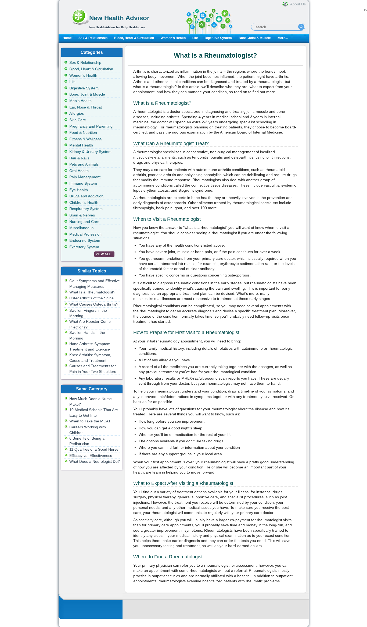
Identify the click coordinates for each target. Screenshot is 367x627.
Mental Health (81, 145)
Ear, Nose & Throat (85, 107)
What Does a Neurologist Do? (94, 461)
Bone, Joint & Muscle (255, 38)
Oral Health (79, 171)
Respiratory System (86, 208)
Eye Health (78, 190)
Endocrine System (84, 240)
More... (283, 38)
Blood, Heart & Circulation (134, 38)
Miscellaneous (81, 228)
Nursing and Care (84, 221)
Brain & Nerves (82, 215)
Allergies (76, 113)
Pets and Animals (84, 164)
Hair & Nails (79, 158)
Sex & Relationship (92, 38)
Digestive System (218, 38)
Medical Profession (85, 234)
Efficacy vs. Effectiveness (90, 455)
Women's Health (173, 38)
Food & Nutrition (83, 132)
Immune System (83, 183)
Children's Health (83, 202)
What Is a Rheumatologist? (92, 292)
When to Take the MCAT (90, 421)
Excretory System (84, 247)
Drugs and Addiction (86, 196)
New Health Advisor (119, 18)
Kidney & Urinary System (90, 151)
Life (195, 38)
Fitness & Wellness (85, 139)
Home (67, 38)
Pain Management (84, 177)
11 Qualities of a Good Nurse (93, 449)
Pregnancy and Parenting (91, 126)
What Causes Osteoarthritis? (93, 304)
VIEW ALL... (104, 254)
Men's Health (80, 101)
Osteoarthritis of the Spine (91, 298)
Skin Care (77, 120)
